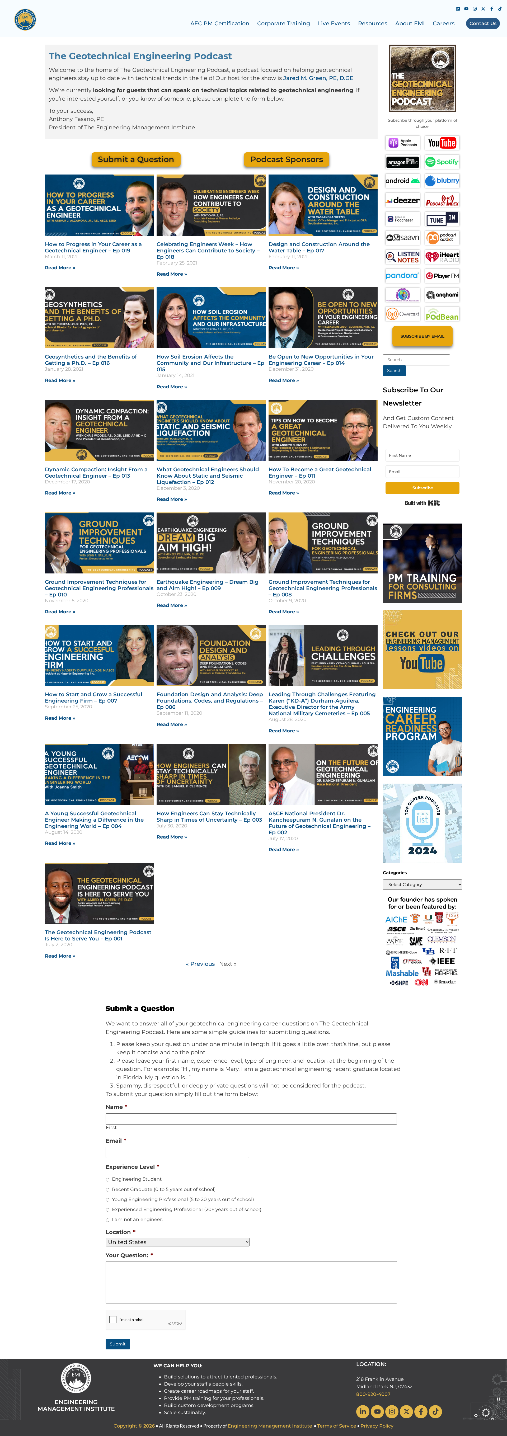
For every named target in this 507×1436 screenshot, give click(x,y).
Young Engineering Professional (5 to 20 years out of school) (183, 1199)
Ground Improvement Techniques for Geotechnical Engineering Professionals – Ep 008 (323, 588)
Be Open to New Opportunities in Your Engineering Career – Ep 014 (321, 360)
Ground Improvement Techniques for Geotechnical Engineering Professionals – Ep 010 (99, 588)
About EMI (410, 23)
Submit (118, 1343)
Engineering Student (137, 1179)
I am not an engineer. (137, 1219)
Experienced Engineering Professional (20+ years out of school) (186, 1209)
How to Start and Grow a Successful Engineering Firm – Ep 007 (93, 697)
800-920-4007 (373, 1394)
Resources (372, 23)
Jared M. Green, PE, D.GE (318, 78)
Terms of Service (336, 1426)
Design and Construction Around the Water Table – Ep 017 (319, 247)
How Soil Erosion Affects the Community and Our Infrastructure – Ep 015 (210, 363)
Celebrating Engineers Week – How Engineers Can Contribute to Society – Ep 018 (208, 250)
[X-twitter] (483, 8)
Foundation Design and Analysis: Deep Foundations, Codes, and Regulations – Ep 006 (210, 700)
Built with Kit (422, 503)
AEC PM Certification (219, 23)
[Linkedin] (458, 8)
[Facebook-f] (491, 8)
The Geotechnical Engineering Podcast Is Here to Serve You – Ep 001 (98, 935)
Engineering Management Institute (270, 1426)
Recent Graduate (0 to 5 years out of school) (164, 1189)
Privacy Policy (376, 1426)
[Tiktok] (500, 8)
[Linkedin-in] (362, 1411)
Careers (444, 23)
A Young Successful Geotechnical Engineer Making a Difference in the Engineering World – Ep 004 (94, 819)
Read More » (60, 268)
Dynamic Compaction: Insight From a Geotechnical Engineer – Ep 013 (96, 472)
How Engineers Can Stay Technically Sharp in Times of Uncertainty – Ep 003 (209, 816)
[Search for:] (416, 359)
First (111, 1127)
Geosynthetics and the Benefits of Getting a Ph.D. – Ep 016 (91, 360)
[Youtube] (466, 8)
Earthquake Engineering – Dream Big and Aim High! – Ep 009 (208, 585)
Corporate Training (283, 23)
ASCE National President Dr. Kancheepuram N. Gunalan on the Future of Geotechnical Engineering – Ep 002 (319, 823)
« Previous (200, 964)
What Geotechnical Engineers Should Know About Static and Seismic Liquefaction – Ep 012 (208, 475)
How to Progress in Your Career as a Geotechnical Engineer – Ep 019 (93, 247)
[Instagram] (475, 8)
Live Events (334, 23)
